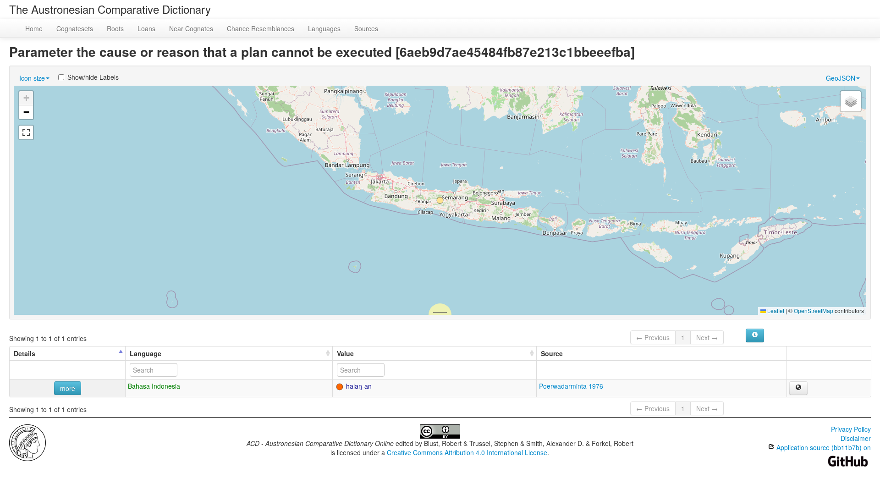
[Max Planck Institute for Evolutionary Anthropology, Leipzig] (27, 441)
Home (34, 28)
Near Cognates (191, 28)
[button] (440, 200)
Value (345, 353)
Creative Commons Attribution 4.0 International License (467, 452)
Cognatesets (74, 28)
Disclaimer (856, 438)
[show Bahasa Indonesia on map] (798, 388)
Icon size (32, 77)
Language (145, 353)
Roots (115, 28)
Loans (146, 28)
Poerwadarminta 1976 (571, 385)
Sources (366, 28)
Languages (324, 28)
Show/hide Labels (93, 77)
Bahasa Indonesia (154, 385)
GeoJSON (840, 77)
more (67, 388)
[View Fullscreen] (26, 132)
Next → (707, 337)
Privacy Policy (851, 429)
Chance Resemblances (260, 28)
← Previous (653, 337)
